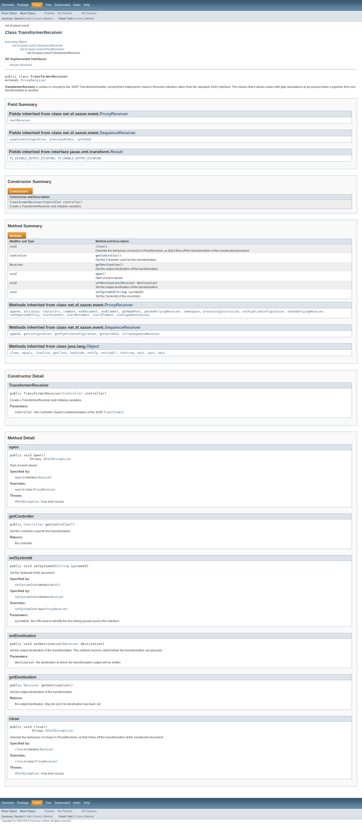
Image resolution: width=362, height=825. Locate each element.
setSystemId (105, 292)
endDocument (88, 311)
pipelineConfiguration (28, 139)
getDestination (108, 264)
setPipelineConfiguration (263, 311)
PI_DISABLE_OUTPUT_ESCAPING (32, 158)
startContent (53, 315)
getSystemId (108, 334)
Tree (48, 5)
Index (77, 5)
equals (27, 353)
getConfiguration (37, 334)
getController (107, 255)
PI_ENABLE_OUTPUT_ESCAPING (79, 158)
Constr (37, 18)
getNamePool (131, 311)
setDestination (108, 283)
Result (14, 65)
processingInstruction (221, 311)
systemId (84, 139)
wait (140, 353)
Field (28, 18)
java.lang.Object (16, 42)
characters (51, 311)
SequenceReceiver (118, 133)
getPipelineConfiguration (75, 334)
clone (14, 353)
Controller (52, 202)
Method (48, 18)
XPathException (57, 459)
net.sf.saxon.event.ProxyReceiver (42, 49)
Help (86, 5)
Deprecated (62, 5)
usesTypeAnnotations (133, 315)
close (100, 246)
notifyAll (109, 353)
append (15, 311)
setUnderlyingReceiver (305, 311)
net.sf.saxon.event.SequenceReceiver (37, 45)
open (99, 274)
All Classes (89, 13)
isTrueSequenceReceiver (141, 334)
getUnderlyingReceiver (162, 311)
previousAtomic (61, 139)
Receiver (26, 65)
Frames (50, 13)
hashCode (77, 353)
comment (69, 311)
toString (127, 353)
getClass (60, 353)
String (121, 292)
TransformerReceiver (26, 202)
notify (92, 353)
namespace (191, 311)
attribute (31, 311)
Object (92, 346)
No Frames (65, 13)
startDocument (78, 315)
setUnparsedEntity (24, 315)
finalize (42, 353)
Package (23, 5)
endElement (109, 311)
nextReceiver (20, 120)
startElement (103, 315)
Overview (7, 5)
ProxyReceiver (33, 80)
